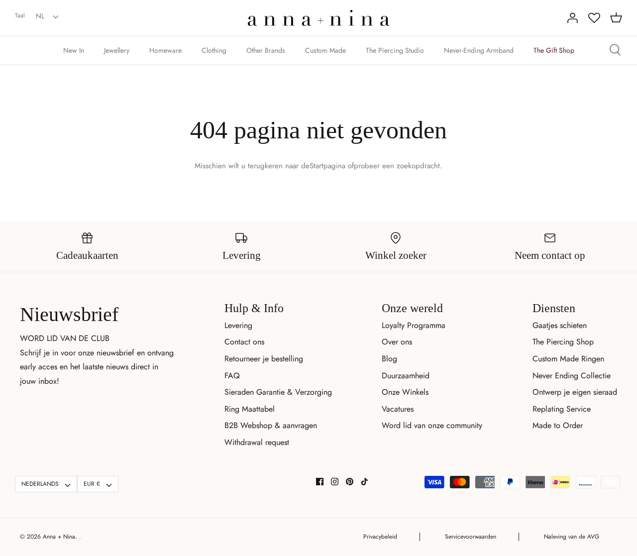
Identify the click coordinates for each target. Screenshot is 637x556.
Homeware (165, 50)
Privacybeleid (380, 536)
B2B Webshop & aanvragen (270, 425)
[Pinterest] (349, 481)
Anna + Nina (59, 536)
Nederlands (40, 483)
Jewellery (116, 50)
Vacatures (398, 409)
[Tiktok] (364, 481)
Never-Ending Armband (479, 50)
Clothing (214, 50)
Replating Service (561, 409)
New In (73, 50)
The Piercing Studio (395, 50)
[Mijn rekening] (572, 18)
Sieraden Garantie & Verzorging (278, 392)
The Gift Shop (553, 50)
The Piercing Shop (563, 341)
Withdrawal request (256, 442)
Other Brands (265, 50)
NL (40, 16)
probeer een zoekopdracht (397, 165)
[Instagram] (334, 481)
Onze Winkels (405, 392)
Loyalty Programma (413, 325)
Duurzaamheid (405, 375)
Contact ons (244, 341)
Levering (238, 325)
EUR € (92, 483)
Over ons (397, 341)
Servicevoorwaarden (470, 536)
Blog (389, 358)
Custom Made (325, 50)
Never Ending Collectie (571, 375)
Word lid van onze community (432, 425)
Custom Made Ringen (568, 358)
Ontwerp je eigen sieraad (574, 392)
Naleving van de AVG (571, 536)
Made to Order (557, 425)
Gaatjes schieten (559, 325)
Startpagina (327, 165)
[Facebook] (319, 481)
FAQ (232, 375)
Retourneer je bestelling (263, 358)
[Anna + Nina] (319, 18)
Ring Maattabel (249, 409)
